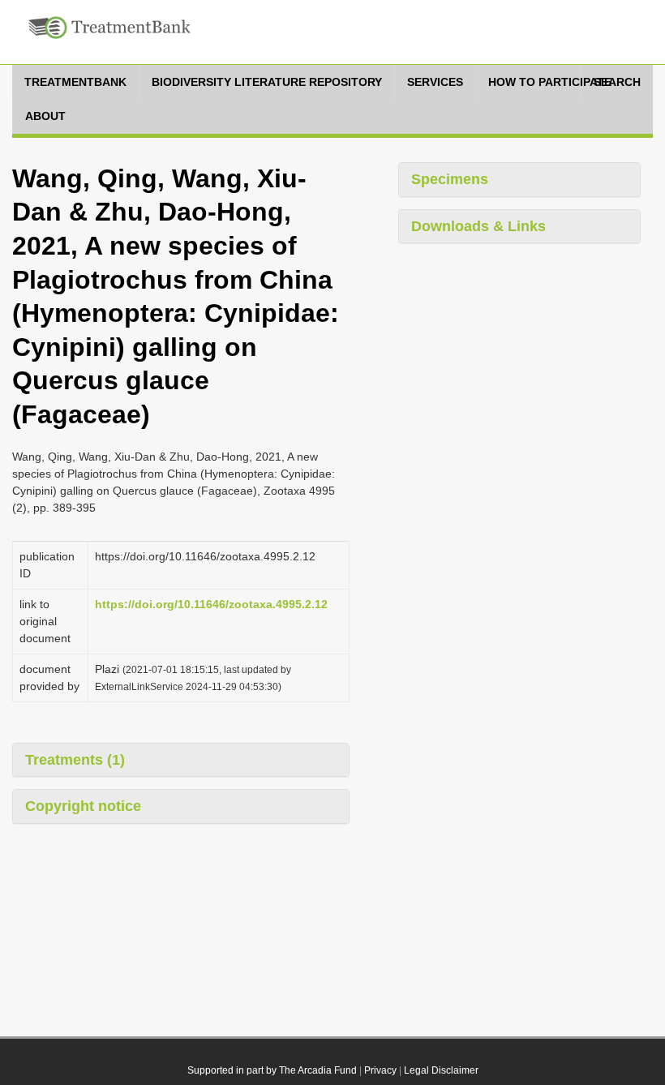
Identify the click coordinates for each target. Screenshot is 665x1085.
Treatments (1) (75, 760)
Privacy (380, 1070)
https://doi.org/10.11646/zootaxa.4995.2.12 (211, 604)
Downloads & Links (478, 226)
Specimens (449, 179)
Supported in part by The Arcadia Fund (272, 1070)
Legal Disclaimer (441, 1070)
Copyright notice (83, 806)
